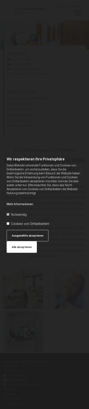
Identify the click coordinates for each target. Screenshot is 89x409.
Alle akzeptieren (22, 247)
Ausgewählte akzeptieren (27, 235)
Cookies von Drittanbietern (30, 224)
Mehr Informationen (20, 204)
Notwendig (19, 215)
